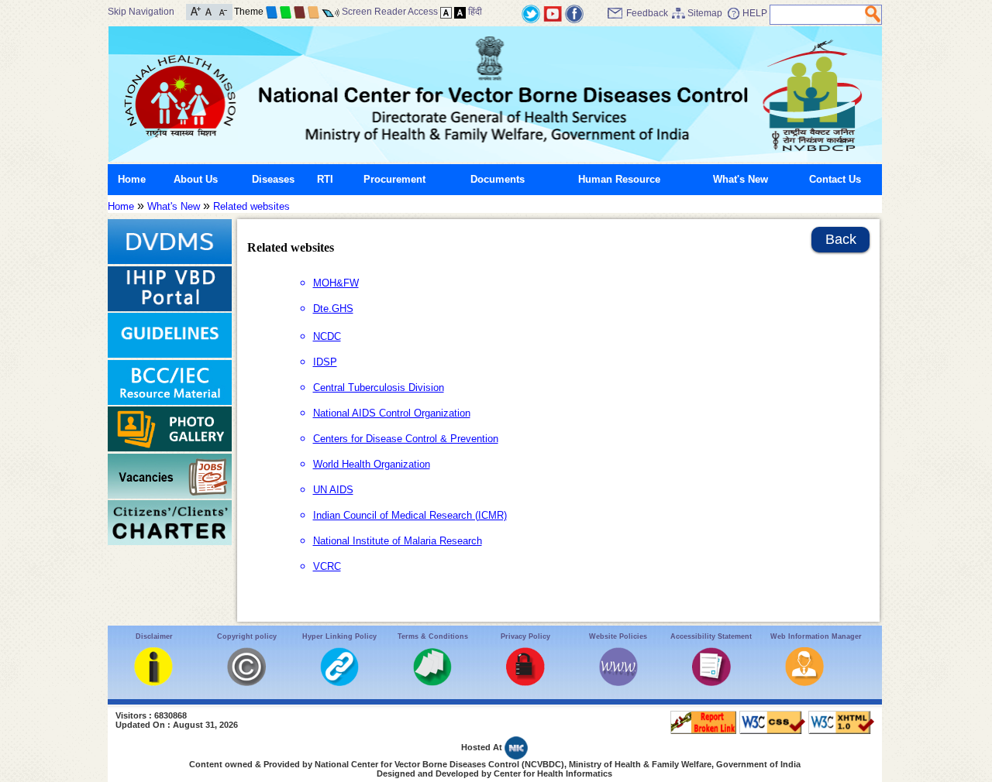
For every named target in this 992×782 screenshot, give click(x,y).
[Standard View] (446, 11)
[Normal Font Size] (209, 10)
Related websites (251, 206)
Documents (497, 179)
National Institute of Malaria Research (397, 541)
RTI (325, 179)
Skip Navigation (141, 11)
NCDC (327, 336)
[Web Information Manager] (804, 682)
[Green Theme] (285, 11)
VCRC (327, 566)
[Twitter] (531, 12)
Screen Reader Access (390, 11)
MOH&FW (336, 283)
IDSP (325, 362)
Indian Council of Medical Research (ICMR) (410, 515)
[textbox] (818, 14)
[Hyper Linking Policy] (339, 682)
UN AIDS (333, 490)
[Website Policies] (618, 682)
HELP (754, 13)
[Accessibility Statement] (711, 682)
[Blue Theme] (271, 11)
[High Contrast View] (460, 11)
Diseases (273, 179)
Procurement (394, 179)
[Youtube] (552, 12)
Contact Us (835, 179)
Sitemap (704, 13)
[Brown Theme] (299, 11)
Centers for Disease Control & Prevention (405, 438)
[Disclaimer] (153, 682)
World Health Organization (371, 464)
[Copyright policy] (246, 682)
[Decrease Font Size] (222, 10)
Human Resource (619, 179)
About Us (196, 179)
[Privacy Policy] (525, 682)
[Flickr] (574, 12)
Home (132, 179)
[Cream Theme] (313, 11)
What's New (740, 179)
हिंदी (475, 11)
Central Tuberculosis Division (378, 387)
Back (840, 239)
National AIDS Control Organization (391, 413)
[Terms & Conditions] (432, 682)
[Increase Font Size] (196, 10)
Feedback (647, 13)
